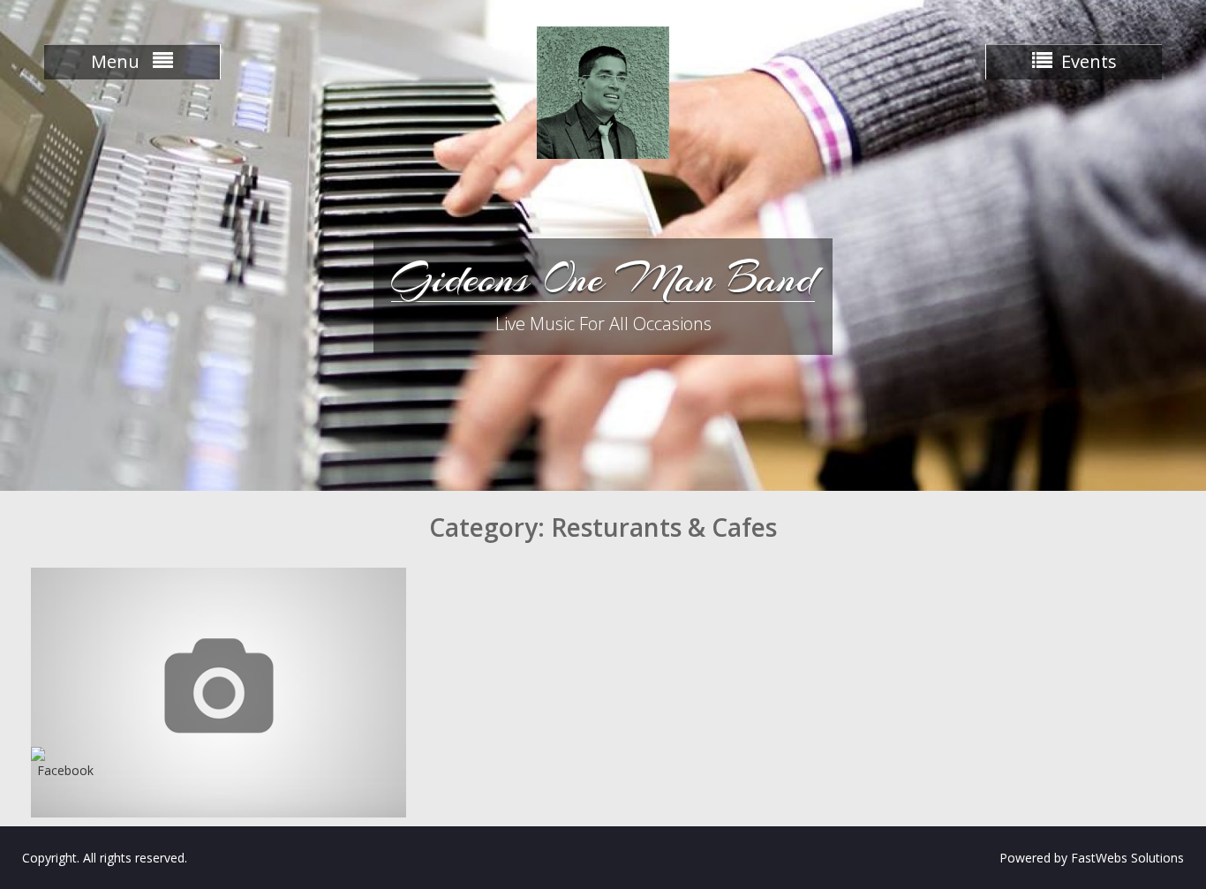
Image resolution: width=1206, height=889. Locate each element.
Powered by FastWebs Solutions (1091, 857)
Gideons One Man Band (603, 278)
